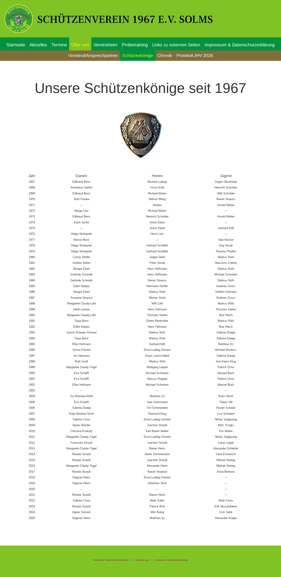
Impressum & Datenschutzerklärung (240, 44)
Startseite (15, 44)
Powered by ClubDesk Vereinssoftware (111, 560)
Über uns (80, 44)
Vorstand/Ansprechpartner (93, 55)
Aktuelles (38, 44)
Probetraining (135, 44)
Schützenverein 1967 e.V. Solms (125, 19)
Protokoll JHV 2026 (195, 55)
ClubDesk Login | (145, 560)
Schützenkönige (137, 55)
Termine (59, 44)
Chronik (164, 55)
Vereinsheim (105, 44)
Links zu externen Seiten (176, 44)
